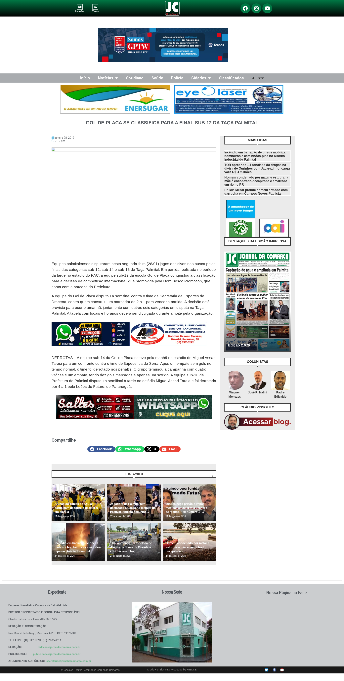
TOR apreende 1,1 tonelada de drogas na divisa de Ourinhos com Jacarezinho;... (131, 547)
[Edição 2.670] (257, 302)
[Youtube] (267, 8)
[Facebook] (245, 8)
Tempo (95, 11)
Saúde (157, 78)
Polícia (177, 78)
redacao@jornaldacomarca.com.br (59, 647)
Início (85, 78)
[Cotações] (80, 7)
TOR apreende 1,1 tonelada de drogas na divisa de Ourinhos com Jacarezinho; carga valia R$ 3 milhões (257, 168)
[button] (101, 449)
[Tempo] (95, 7)
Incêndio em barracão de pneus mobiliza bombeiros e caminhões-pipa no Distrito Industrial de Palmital (254, 156)
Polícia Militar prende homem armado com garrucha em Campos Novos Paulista (256, 191)
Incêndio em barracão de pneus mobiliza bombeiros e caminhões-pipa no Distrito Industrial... (78, 547)
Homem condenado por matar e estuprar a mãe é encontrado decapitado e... (187, 547)
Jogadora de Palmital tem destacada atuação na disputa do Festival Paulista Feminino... (133, 508)
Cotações (79, 11)
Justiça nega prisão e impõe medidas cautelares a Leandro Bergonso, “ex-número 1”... (186, 508)
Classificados (231, 78)
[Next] (212, 476)
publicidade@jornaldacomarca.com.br (56, 654)
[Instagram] (256, 8)
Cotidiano (135, 78)
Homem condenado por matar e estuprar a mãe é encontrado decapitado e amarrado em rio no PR (256, 181)
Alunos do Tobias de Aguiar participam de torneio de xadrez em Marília (77, 508)
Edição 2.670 (239, 345)
